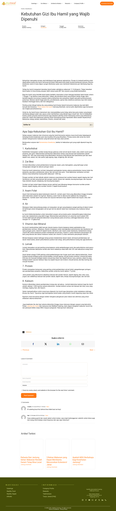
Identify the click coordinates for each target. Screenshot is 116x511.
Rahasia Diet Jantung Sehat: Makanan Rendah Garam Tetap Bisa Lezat (31, 459)
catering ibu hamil (33, 306)
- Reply (47, 406)
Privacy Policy (63, 509)
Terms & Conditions (54, 509)
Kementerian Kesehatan (47, 142)
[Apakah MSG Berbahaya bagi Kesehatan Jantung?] (83, 447)
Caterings (10, 488)
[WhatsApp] (70, 344)
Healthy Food (11, 491)
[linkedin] (102, 500)
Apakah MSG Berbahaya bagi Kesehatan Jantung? (83, 459)
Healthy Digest (11, 494)
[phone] (105, 500)
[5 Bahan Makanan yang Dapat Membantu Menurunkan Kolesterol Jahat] (57, 447)
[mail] (92, 500)
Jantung (23, 464)
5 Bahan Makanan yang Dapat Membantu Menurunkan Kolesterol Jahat (57, 461)
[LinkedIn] (58, 344)
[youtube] (89, 500)
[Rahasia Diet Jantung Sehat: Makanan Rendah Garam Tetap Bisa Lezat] (31, 447)
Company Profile (48, 488)
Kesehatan (28, 8)
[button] (57, 332)
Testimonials (47, 494)
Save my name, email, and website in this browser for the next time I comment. (48, 390)
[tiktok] (96, 500)
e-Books (9, 496)
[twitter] (99, 500)
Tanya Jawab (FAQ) (49, 496)
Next (91, 350)
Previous (26, 350)
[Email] (83, 344)
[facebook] (86, 500)
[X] (46, 344)
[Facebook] (33, 344)
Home (22, 8)
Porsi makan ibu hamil (45, 107)
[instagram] (82, 500)
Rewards (46, 491)
